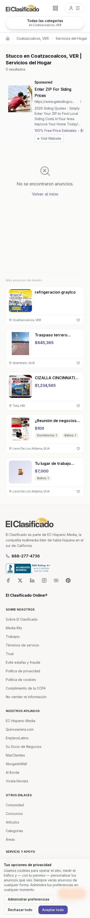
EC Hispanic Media (20, 721)
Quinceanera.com (20, 729)
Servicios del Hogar (71, 38)
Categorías (14, 831)
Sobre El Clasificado (22, 619)
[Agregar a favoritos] (78, 320)
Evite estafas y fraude (23, 662)
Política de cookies (21, 680)
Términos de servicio (22, 645)
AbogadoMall (16, 764)
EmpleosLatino (17, 738)
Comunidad (15, 805)
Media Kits (14, 628)
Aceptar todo (53, 910)
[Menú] (74, 8)
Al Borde (12, 772)
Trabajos (13, 636)
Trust (10, 654)
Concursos (14, 814)
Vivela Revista (17, 781)
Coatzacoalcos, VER (33, 38)
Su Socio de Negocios (24, 747)
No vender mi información (26, 697)
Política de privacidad (23, 671)
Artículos (12, 822)
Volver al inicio (45, 194)
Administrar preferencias (28, 899)
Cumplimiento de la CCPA (26, 688)
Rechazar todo (20, 910)
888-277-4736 (26, 556)
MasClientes (15, 755)
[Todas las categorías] (55, 8)
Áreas (10, 839)
